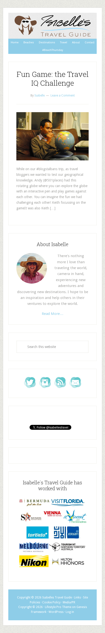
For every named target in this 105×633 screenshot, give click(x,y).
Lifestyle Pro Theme (58, 607)
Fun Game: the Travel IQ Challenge (53, 78)
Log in (70, 612)
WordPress (56, 612)
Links (77, 597)
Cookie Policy (51, 602)
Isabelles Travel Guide (52, 26)
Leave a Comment (63, 95)
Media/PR (69, 602)
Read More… (52, 313)
